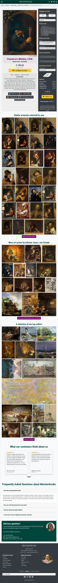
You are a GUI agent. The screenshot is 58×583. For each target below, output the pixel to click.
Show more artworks (29, 439)
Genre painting (13, 5)
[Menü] (1, 1)
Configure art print (20, 70)
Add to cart (48, 96)
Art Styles (7, 5)
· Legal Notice (5, 558)
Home (2, 5)
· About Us (4, 567)
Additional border (42, 18)
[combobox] (47, 20)
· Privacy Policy (5, 562)
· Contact (4, 557)
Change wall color (13, 97)
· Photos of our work (25, 562)
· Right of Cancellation (6, 563)
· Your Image (23, 557)
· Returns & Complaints (6, 565)
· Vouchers (23, 563)
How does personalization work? (12, 490)
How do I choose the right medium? (13, 510)
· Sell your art (23, 558)
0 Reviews (23, 99)
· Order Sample (24, 565)
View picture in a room (27, 97)
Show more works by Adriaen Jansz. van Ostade (29, 318)
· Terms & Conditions (6, 560)
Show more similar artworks (29, 236)
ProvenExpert (13, 470)
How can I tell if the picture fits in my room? (15, 505)
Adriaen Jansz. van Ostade (23, 5)
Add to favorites (26, 93)
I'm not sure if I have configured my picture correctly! (18, 515)
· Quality (22, 560)
